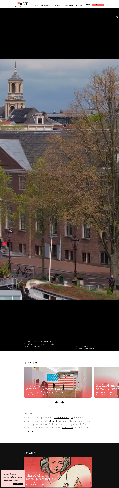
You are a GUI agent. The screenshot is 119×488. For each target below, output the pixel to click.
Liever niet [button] (8, 483)
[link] (117, 17)
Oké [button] (18, 483)
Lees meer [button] (15, 480)
